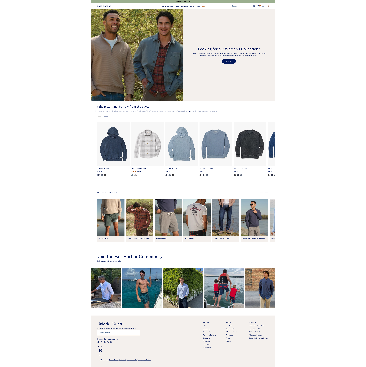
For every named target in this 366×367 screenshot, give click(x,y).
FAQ (204, 326)
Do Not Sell (122, 360)
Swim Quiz (206, 341)
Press (228, 338)
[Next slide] (106, 116)
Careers (228, 341)
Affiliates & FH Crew (256, 332)
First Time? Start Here (256, 326)
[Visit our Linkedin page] (107, 342)
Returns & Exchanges (210, 335)
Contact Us (207, 329)
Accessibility (207, 347)
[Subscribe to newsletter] (137, 332)
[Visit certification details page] (118, 351)
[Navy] (99, 175)
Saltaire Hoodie (103, 168)
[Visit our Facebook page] (101, 342)
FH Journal (229, 335)
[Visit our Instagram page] (111, 342)
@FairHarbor (117, 261)
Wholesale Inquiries (255, 335)
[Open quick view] (126, 161)
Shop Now (191, 1)
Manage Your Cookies (144, 360)
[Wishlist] (258, 6)
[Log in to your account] (263, 6)
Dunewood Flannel (138, 168)
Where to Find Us (232, 332)
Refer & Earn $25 (254, 329)
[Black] (105, 175)
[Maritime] (102, 175)
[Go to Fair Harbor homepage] (104, 6)
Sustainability (230, 329)
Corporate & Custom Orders (258, 338)
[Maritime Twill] (132, 175)
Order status (207, 332)
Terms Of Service (132, 360)
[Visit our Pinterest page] (104, 342)
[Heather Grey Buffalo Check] (136, 175)
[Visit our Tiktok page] (98, 342)
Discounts (206, 338)
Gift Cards (206, 344)
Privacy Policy (113, 360)
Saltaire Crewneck (207, 168)
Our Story (229, 326)
